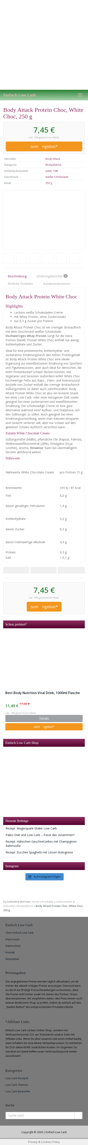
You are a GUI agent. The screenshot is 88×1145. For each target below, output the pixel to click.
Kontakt (10, 952)
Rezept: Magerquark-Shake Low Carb (31, 828)
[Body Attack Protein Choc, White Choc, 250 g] (44, 220)
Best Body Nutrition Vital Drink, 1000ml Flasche (42, 693)
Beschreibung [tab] (17, 276)
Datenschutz (13, 946)
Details (44, 718)
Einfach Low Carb (19, 95)
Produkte (47, 902)
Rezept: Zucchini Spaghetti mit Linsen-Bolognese (39, 852)
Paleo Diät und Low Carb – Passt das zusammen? (40, 835)
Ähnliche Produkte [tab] (20, 284)
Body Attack (52, 159)
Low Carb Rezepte (17, 1078)
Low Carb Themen (17, 1085)
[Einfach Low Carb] (44, 44)
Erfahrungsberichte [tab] (51, 276)
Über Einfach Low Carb (20, 933)
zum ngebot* (44, 146)
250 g (48, 183)
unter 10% (51, 171)
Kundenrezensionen (56, 284)
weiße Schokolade (56, 177)
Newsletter (12, 959)
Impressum (12, 939)
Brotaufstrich (53, 165)
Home (36, 902)
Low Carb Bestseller (18, 1091)
